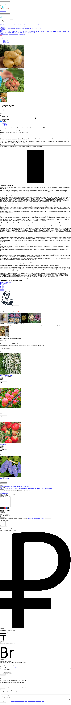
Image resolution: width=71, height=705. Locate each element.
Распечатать (2, 44)
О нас (12, 2)
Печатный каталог (24, 488)
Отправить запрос (3, 526)
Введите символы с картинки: (5, 687)
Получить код (3, 702)
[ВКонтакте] (1, 121)
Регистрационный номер (4, 515)
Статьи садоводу (31, 488)
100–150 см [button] (2, 376)
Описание (4, 123)
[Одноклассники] (2, 121)
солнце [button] (6, 376)
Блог (15, 2)
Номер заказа (2, 517)
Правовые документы (4, 493)
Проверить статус (48, 518)
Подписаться (3, 512)
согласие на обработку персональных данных (36, 667)
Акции (35, 488)
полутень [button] (9, 376)
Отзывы (4, 125)
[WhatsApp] (5, 121)
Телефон (2, 665)
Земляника (27, 486)
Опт (14, 2)
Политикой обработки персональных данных (36, 518)
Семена (5, 486)
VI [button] (11, 376)
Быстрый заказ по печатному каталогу (14, 488)
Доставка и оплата (3, 2)
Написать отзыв (16, 305)
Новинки (2, 486)
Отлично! (2, 628)
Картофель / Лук (19, 486)
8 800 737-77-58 (3, 11)
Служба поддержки (48, 488)
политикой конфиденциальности (17, 666)
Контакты (9, 2)
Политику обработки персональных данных (19, 667)
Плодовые (8, 486)
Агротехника (4, 124)
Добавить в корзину (4, 381)
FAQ (17, 2)
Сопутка (23, 486)
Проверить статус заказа (41, 488)
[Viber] (4, 121)
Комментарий (2, 525)
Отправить (2, 688)
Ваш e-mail (2, 511)
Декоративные (13, 486)
